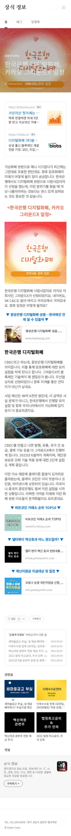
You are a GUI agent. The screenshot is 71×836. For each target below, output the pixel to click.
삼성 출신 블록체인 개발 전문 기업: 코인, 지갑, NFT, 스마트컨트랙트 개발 (24, 147)
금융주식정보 (16, 634)
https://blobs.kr (19, 134)
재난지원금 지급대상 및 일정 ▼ (37, 570)
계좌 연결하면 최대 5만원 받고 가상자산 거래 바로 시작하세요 (23, 120)
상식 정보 (15, 7)
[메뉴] (63, 7)
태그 (19, 21)
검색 (55, 7)
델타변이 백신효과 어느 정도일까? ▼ (37, 539)
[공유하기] (18, 619)
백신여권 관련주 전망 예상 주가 (26, 651)
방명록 (35, 21)
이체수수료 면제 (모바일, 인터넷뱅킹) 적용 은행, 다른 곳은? (28, 648)
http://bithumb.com (22, 107)
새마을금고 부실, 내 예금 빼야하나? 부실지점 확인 (26, 643)
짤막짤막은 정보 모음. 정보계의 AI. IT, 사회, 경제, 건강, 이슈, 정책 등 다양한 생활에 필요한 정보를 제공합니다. (27, 772)
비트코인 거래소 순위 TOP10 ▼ (38, 507)
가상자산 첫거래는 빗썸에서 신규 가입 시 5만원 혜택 (24, 113)
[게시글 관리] (23, 619)
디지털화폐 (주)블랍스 (23, 140)
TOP (63, 824)
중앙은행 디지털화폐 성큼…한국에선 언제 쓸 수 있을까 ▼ (37, 317)
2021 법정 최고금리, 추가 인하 (26, 655)
